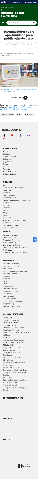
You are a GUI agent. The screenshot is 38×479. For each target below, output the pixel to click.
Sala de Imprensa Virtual (12, 301)
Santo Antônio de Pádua (12, 225)
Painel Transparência (11, 368)
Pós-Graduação (9, 242)
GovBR (3, 2)
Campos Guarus (9, 198)
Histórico (6, 152)
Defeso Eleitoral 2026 (11, 306)
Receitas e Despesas (11, 330)
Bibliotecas (7, 269)
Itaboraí (6, 205)
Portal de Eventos (10, 289)
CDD (5, 284)
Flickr (28, 135)
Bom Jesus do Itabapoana (13, 188)
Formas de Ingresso (11, 235)
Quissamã (7, 218)
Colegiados (7, 159)
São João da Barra (10, 228)
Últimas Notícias (9, 174)
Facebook (20, 135)
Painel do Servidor (10, 274)
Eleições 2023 (8, 304)
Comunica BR (16, 2)
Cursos (6, 232)
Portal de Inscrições (11, 291)
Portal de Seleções (10, 286)
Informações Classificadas (13, 340)
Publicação (29, 114)
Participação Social (10, 323)
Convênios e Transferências (13, 328)
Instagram (4, 138)
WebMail (6, 279)
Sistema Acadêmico (11, 266)
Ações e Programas (11, 320)
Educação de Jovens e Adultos (15, 252)
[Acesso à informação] (24, 466)
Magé (5, 213)
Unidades (7, 182)
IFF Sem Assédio (9, 299)
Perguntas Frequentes (11, 348)
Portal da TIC (8, 276)
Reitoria (6, 185)
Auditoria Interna (9, 325)
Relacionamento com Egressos (15, 271)
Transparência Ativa (10, 385)
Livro (19, 114)
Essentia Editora (7, 114)
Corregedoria (8, 296)
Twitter (4, 135)
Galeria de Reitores (10, 157)
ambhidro (7, 419)
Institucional (7, 317)
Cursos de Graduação (11, 240)
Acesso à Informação (13, 314)
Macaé (5, 210)
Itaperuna (7, 208)
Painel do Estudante (11, 264)
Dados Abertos (9, 350)
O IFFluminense (10, 148)
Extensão (6, 169)
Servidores (7, 338)
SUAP (5, 281)
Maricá (5, 215)
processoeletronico (13, 398)
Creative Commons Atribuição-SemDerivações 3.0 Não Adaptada (16, 108)
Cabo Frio (7, 190)
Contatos (6, 154)
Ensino (5, 164)
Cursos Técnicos (9, 237)
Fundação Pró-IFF (10, 383)
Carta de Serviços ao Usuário (14, 380)
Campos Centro (9, 195)
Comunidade (9, 260)
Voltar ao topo (16, 97)
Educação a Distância (11, 245)
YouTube (12, 135)
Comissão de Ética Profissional (15, 370)
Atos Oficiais (8, 378)
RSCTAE (6, 440)
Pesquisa (6, 167)
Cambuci (6, 193)
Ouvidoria (7, 294)
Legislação (7, 162)
